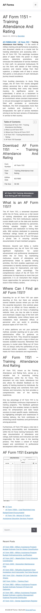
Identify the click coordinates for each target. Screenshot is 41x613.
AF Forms (8, 4)
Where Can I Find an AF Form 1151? (18, 132)
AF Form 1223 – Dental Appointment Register (20, 601)
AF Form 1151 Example (13, 139)
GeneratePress (30, 610)
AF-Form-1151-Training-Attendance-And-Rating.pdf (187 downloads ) (19, 194)
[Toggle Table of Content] (34, 122)
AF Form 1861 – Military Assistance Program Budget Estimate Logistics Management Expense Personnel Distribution (19, 595)
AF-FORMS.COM (9, 42)
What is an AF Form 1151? (14, 130)
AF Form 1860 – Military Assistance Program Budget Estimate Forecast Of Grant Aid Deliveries (20, 587)
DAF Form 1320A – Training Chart (15, 581)
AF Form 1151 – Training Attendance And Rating (20, 136)
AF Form (8, 507)
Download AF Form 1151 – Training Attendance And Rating (17, 126)
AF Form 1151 (23, 42)
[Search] (34, 530)
